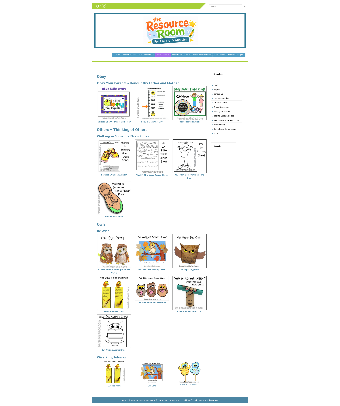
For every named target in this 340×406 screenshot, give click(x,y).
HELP (216, 133)
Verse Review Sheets (202, 54)
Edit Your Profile (220, 102)
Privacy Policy (219, 124)
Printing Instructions (222, 111)
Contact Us (218, 94)
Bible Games (219, 54)
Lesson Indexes (130, 54)
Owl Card (152, 385)
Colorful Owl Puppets (189, 384)
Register (231, 54)
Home (117, 54)
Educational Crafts (180, 54)
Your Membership (221, 98)
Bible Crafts (162, 54)
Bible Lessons (145, 54)
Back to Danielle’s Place (224, 116)
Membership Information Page (227, 120)
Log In (240, 54)
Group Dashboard (221, 107)
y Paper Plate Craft (189, 121)
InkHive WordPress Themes (143, 400)
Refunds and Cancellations (225, 129)
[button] (153, 55)
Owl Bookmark (114, 385)
